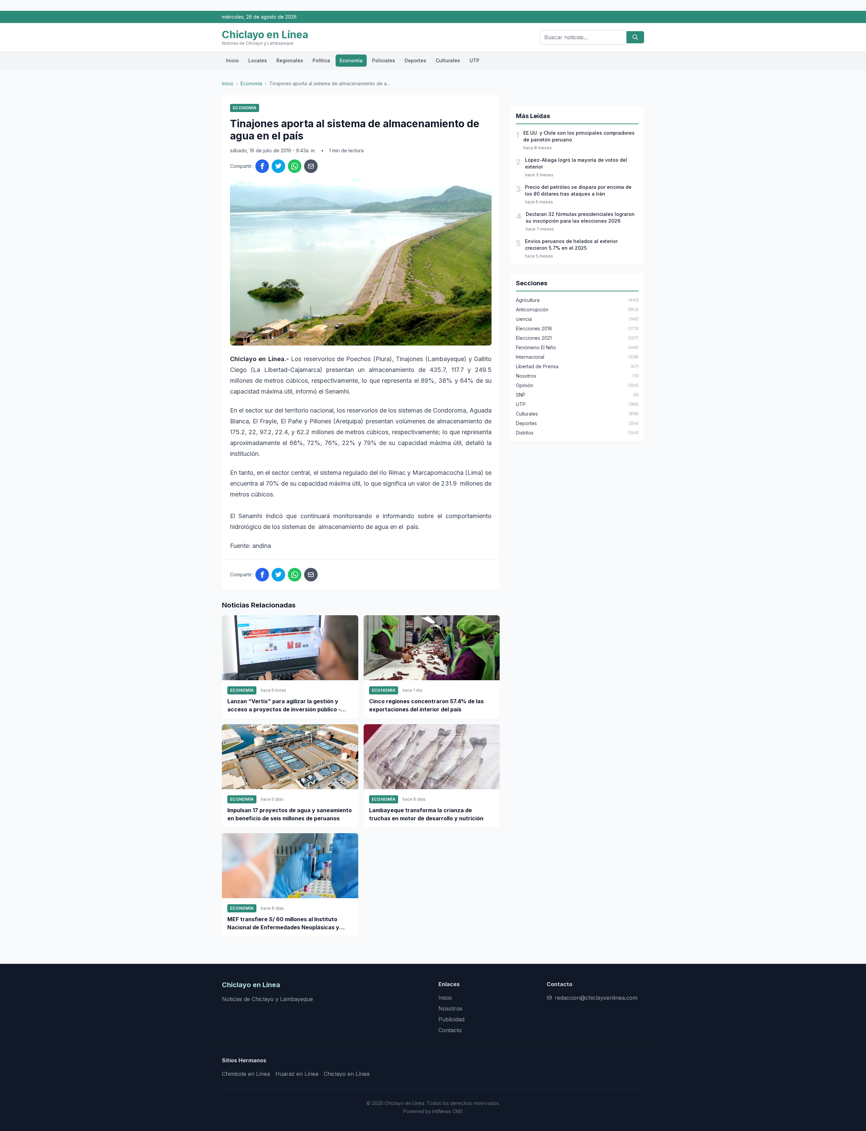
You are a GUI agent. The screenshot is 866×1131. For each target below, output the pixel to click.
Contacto (450, 1030)
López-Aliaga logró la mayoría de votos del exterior (576, 163)
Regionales (289, 60)
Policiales (383, 60)
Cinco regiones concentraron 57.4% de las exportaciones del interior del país (426, 705)
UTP (474, 60)
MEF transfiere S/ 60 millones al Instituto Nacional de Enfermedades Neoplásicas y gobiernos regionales (283, 923)
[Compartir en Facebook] (262, 166)
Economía (351, 60)
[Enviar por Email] (311, 166)
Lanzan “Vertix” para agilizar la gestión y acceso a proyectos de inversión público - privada (284, 705)
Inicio (232, 60)
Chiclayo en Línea (346, 1073)
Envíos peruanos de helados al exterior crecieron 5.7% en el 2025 (571, 244)
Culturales (448, 60)
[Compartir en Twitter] (278, 166)
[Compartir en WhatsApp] (294, 166)
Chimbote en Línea (246, 1073)
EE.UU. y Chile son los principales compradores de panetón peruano (579, 136)
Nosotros (450, 1008)
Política (321, 60)
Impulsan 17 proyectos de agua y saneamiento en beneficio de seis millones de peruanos (289, 814)
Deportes (415, 60)
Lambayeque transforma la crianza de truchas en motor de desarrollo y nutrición (426, 814)
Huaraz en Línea (296, 1073)
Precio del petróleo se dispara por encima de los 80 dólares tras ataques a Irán (578, 190)
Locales (257, 60)
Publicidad (451, 1019)
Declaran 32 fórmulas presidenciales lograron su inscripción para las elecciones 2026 (580, 217)
